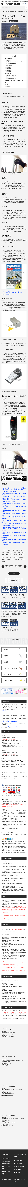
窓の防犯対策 (8, 74)
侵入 (9, 550)
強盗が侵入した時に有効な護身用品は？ (13, 527)
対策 (11, 552)
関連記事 (9, 86)
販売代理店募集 (5, 1164)
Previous (2, 691)
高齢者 (3, 561)
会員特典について (6, 1161)
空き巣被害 (21, 554)
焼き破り (9, 71)
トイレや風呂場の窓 (11, 63)
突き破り (9, 68)
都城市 (3, 559)
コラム (7, 11)
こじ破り (9, 70)
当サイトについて (6, 1166)
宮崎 (3, 552)
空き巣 (15, 554)
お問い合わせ (5, 1169)
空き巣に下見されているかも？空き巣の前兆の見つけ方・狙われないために (13, 500)
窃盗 (3, 557)
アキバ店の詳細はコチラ (6, 1065)
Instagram (19, 1163)
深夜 (3, 554)
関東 (12, 559)
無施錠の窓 (9, 60)
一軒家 (5, 550)
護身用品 (21, 557)
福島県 (11, 554)
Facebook (19, 1160)
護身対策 (15, 557)
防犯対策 (17, 559)
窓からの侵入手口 (9, 65)
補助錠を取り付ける (11, 77)
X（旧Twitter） (20, 1166)
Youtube (18, 1170)
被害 (7, 557)
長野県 (8, 559)
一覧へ (14, 573)
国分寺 (20, 550)
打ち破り (9, 67)
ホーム (2, 11)
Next (25, 691)
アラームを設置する (11, 78)
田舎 (7, 554)
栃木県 (23, 552)
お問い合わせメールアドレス (11, 726)
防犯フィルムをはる (11, 75)
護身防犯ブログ (13, 11)
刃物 (13, 550)
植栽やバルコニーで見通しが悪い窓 (14, 62)
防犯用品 (22, 559)
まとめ (6, 84)
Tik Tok (18, 1173)
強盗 (19, 552)
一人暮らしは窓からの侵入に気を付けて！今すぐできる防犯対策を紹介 (13, 524)
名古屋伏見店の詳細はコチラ (7, 1125)
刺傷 (17, 550)
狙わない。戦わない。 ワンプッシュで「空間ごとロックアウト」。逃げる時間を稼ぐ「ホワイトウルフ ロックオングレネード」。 (13, 489)
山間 (15, 552)
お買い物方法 (5, 1158)
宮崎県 (7, 552)
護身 (11, 557)
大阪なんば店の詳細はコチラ (7, 1095)
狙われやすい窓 (8, 58)
